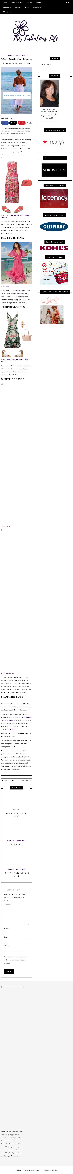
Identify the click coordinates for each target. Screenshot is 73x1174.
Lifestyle (39, 2)
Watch (27, 359)
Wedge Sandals (17, 359)
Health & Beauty (17, 2)
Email (6, 937)
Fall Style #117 (17, 844)
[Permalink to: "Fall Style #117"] (16, 830)
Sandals (4, 217)
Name (6, 928)
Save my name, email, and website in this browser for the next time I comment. (16, 960)
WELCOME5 (10, 729)
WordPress (53, 1170)
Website (6, 945)
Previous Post (9, 780)
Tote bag (4, 362)
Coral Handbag (24, 215)
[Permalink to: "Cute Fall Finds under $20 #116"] (16, 858)
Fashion (29, 2)
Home (5, 2)
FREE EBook (37, 7)
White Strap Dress (7, 673)
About (27, 7)
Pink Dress (5, 286)
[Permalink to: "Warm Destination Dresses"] (16, 90)
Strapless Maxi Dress (8, 215)
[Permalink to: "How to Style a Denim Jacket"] (16, 799)
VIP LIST (11, 733)
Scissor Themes (29, 1170)
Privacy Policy (8, 12)
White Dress (5, 526)
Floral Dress (5, 359)
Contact (17, 7)
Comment (8, 904)
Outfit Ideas (7, 7)
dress (17, 290)
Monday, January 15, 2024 (21, 63)
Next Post (25, 780)
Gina (7, 63)
